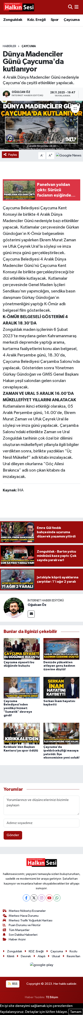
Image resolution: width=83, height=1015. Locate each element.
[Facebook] (26, 897)
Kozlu (73, 951)
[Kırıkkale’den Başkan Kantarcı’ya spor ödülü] (22, 733)
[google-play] (41, 966)
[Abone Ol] (68, 155)
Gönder (13, 835)
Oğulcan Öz (37, 605)
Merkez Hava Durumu (24, 915)
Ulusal (56, 956)
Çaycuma (72, 20)
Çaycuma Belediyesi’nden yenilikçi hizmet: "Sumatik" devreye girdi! (18, 708)
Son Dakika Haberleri (23, 934)
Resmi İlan (73, 956)
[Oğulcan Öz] (14, 608)
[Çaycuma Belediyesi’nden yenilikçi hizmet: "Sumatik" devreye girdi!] (22, 687)
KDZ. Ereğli (36, 951)
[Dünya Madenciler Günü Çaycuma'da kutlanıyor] (41, 125)
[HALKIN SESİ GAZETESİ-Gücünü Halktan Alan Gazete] (19, 7)
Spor (55, 20)
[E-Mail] (31, 614)
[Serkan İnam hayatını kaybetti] (61, 687)
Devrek (26, 956)
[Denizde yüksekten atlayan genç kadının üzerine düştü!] (61, 649)
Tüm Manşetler (19, 930)
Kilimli (10, 956)
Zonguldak (12, 20)
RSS (14, 983)
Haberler (9, 46)
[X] (33, 897)
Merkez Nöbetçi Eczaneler (27, 910)
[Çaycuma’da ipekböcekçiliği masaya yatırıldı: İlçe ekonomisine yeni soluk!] (61, 733)
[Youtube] (49, 897)
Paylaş (12, 154)
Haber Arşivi (17, 939)
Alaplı (41, 956)
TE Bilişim (52, 997)
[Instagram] (41, 897)
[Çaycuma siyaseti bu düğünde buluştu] (22, 649)
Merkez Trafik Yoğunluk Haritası (30, 920)
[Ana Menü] (76, 7)
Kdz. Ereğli (36, 20)
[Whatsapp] (56, 897)
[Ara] (70, 7)
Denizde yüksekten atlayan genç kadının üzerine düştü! (59, 666)
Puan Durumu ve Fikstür (25, 925)
